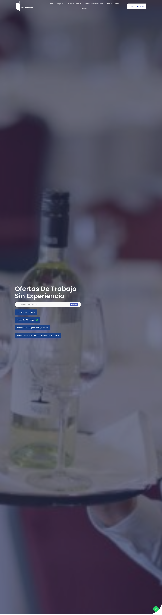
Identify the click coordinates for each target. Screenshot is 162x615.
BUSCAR (74, 304)
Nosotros (84, 9)
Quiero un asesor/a (74, 4)
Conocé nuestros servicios (94, 4)
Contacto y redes (113, 4)
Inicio (51, 4)
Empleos (60, 4)
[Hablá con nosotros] (156, 609)
